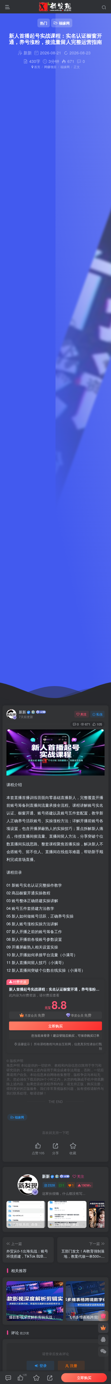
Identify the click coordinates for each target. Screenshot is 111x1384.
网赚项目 (50, 66)
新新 (22, 711)
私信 (99, 714)
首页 (36, 66)
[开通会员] (103, 1328)
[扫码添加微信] (103, 1351)
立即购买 (55, 1025)
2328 (51, 1185)
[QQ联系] (103, 1339)
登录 (43, 1365)
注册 (73, 1365)
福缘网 (65, 66)
